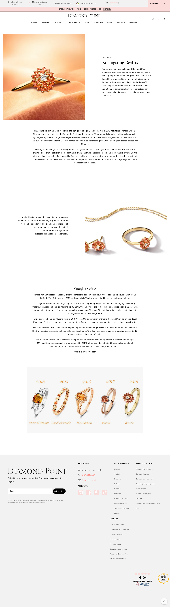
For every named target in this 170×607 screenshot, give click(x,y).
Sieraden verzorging (143, 493)
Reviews (117, 513)
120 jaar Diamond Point (118, 559)
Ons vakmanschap (116, 534)
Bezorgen (117, 489)
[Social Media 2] (88, 492)
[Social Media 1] (80, 492)
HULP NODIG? (83, 464)
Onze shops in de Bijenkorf (119, 529)
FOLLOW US (83, 486)
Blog (137, 508)
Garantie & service (121, 498)
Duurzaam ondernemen (118, 549)
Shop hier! (107, 9)
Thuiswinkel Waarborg (87, 3)
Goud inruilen (141, 489)
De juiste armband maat (144, 479)
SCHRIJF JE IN (59, 491)
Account (117, 469)
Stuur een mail (89, 480)
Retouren (117, 493)
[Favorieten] (158, 19)
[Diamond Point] (84, 15)
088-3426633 (88, 475)
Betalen (117, 484)
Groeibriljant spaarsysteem (145, 484)
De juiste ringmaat (142, 474)
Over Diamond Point (117, 524)
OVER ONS (114, 519)
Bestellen (117, 479)
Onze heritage (115, 539)
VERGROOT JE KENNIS (145, 464)
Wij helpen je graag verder (90, 470)
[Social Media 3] (96, 492)
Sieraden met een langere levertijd (148, 503)
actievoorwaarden (40, 502)
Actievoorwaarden (120, 503)
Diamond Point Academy (145, 469)
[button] (110, 3)
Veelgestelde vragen (121, 508)
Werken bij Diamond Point (119, 554)
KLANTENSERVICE (121, 464)
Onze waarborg (115, 544)
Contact (117, 474)
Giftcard (139, 498)
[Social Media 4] (104, 492)
